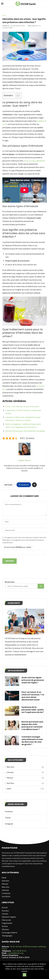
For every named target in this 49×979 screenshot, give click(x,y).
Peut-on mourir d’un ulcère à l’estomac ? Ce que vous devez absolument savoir (33, 696)
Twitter (8, 817)
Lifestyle (25, 772)
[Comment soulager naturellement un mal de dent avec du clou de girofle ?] (12, 740)
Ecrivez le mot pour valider (18, 547)
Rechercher (10, 582)
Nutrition (25, 783)
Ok (25, 975)
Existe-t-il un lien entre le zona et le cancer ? (22, 406)
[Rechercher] (41, 586)
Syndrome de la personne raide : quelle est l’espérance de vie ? (33, 710)
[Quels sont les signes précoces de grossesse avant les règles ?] (12, 681)
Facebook (9, 811)
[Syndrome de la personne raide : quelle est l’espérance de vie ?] (12, 711)
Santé (4, 15)
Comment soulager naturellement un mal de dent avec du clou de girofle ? (32, 741)
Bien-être (25, 767)
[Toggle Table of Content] (16, 95)
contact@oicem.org (15, 953)
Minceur (25, 778)
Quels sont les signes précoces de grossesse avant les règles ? (33, 680)
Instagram (9, 824)
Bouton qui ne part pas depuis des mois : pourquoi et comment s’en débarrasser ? (32, 725)
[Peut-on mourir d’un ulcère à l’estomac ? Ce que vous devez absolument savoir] (12, 695)
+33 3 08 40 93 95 (19, 951)
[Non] (46, 970)
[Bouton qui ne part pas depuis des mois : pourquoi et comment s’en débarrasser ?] (12, 725)
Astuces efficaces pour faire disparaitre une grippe (25, 431)
